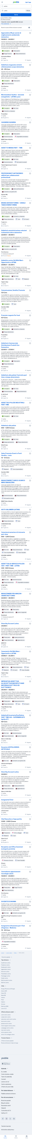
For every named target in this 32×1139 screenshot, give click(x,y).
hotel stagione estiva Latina (8, 1025)
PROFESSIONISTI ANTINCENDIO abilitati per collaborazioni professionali (12, 175)
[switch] (29, 27)
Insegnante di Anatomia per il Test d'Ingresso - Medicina (13, 927)
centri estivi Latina (5, 1014)
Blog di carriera (5, 1103)
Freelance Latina (5, 965)
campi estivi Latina (5, 1017)
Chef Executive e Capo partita (11, 819)
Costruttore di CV (6, 1110)
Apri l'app (28, 2)
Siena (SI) (3, 993)
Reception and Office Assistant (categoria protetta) (12, 848)
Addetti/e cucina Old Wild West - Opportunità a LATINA (12, 261)
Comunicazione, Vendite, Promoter (13, 290)
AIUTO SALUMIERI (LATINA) (10, 509)
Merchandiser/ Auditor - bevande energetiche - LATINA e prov (12, 96)
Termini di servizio (6, 1126)
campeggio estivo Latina (7, 1028)
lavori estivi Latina (5, 1021)
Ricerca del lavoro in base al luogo (9, 1043)
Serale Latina (4, 978)
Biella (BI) (3, 995)
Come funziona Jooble (7, 1074)
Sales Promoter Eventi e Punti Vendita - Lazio (11, 454)
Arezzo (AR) (4, 991)
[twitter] (10, 1118)
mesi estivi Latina (5, 1030)
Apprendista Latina (5, 969)
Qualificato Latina (5, 962)
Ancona (3, 1004)
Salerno (3, 1002)
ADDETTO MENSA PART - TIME (11, 148)
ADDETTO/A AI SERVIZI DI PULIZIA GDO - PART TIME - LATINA (12, 565)
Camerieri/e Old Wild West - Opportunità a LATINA (10, 652)
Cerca (16, 14)
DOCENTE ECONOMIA (8, 901)
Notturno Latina (5, 971)
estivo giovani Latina (6, 1032)
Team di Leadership (6, 1076)
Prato (2, 999)
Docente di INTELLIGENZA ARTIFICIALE (10, 748)
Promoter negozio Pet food (10, 315)
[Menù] (2, 2)
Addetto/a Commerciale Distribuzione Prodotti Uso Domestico (10, 345)
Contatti (3, 1079)
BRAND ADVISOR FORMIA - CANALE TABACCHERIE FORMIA (13, 204)
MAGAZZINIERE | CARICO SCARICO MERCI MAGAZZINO (13, 481)
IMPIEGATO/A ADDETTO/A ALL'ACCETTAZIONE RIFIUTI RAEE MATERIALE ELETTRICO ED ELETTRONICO (12, 684)
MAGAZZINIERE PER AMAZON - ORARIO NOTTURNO (11, 594)
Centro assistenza (6, 1084)
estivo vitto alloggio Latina (7, 1034)
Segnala (29, 60)
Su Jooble (4, 1071)
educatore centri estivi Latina (8, 1019)
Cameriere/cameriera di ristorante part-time (13, 533)
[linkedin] (14, 1118)
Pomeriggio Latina (5, 976)
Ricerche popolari (6, 957)
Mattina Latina (5, 982)
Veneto (3, 997)
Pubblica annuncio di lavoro (8, 1093)
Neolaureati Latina (5, 967)
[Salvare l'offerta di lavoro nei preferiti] (30, 33)
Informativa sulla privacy (7, 1129)
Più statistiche (5, 24)
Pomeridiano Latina (6, 973)
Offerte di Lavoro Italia (7, 1087)
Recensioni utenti (6, 1105)
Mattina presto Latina (6, 980)
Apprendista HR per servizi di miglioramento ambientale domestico (11, 35)
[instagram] (6, 1118)
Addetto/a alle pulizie (8, 425)
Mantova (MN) (4, 1006)
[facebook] (2, 1118)
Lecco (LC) (4, 1008)
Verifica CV (4, 1113)
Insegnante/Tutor (7, 800)
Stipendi (3, 1108)
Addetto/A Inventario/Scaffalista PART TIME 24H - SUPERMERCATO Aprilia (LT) (13, 717)
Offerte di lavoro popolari (7, 1040)
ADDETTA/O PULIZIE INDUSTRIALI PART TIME (12, 403)
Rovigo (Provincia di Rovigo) (8, 988)
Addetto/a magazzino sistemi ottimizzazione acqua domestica (12, 66)
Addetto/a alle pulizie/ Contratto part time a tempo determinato (14, 376)
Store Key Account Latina (10, 623)
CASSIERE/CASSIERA (8, 122)
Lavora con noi (5, 1081)
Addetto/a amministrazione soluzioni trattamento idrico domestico (14, 231)
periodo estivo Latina (6, 1023)
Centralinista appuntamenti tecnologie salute (10, 872)
